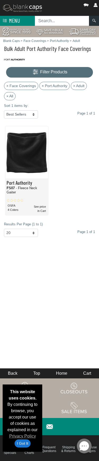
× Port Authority (54, 86)
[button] (70, 4)
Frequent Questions (49, 449)
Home (61, 373)
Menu (14, 20)
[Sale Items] (74, 408)
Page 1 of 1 (86, 232)
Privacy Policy (22, 436)
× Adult (78, 86)
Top (36, 373)
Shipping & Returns (68, 449)
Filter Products (53, 72)
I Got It (22, 443)
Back (12, 373)
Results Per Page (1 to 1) (23, 224)
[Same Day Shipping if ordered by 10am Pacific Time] (82, 31)
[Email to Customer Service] (49, 425)
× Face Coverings (21, 86)
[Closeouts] (74, 388)
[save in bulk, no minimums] (49, 31)
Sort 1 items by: (16, 106)
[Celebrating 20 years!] (16, 31)
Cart (87, 373)
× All (9, 96)
